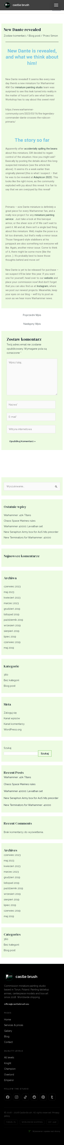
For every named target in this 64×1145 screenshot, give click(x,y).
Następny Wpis (32, 323)
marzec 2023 (11, 603)
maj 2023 (9, 592)
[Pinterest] (43, 1097)
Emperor (9, 1080)
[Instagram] (16, 1097)
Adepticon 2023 (42, 177)
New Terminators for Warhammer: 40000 (27, 537)
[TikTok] (25, 1097)
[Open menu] (56, 5)
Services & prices (13, 1025)
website (48, 278)
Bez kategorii (11, 680)
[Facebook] (7, 1097)
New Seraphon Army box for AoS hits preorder (31, 531)
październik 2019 (13, 619)
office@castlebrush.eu (16, 1004)
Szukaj (7, 747)
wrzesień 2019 (12, 625)
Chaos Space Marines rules (19, 520)
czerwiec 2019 (12, 642)
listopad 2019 (11, 614)
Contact (8, 1042)
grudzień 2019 (12, 608)
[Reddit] (34, 1097)
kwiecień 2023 (12, 597)
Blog (6, 1036)
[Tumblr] (52, 1097)
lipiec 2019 (10, 636)
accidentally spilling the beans (40, 148)
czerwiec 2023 (12, 586)
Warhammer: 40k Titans (17, 515)
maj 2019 (9, 647)
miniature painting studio (29, 87)
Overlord (9, 1074)
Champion (10, 1068)
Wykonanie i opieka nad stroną (46, 1131)
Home (7, 1019)
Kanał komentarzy (14, 723)
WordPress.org (13, 729)
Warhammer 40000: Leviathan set (23, 526)
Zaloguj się (10, 712)
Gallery (8, 1031)
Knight (7, 1063)
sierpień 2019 (11, 630)
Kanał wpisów (12, 718)
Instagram (42, 286)
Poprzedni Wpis (32, 315)
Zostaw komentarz (15, 35)
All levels (9, 1057)
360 (6, 674)
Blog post (34, 35)
